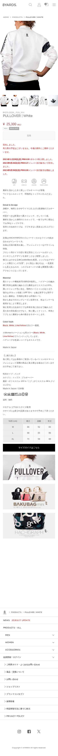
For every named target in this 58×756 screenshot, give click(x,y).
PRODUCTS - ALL (12, 627)
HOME (6, 17)
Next (54, 55)
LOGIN (39, 5)
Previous (4, 55)
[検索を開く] (30, 4)
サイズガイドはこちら (29, 447)
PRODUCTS (17, 17)
